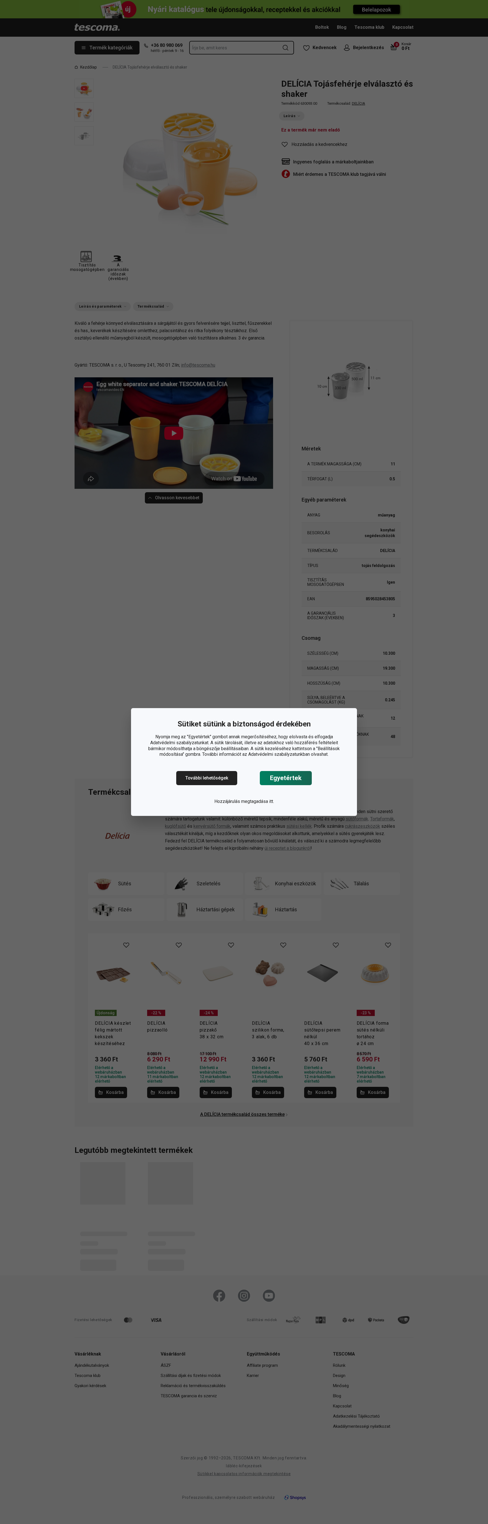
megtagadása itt (257, 801)
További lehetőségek (206, 778)
